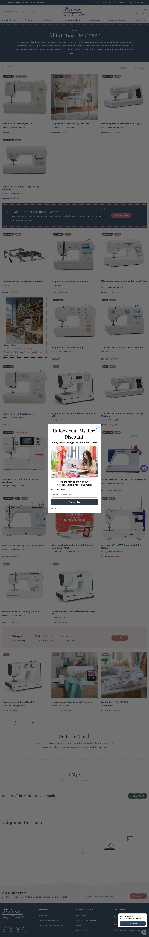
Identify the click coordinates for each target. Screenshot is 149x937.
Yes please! (133, 923)
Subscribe (74, 502)
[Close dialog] (98, 427)
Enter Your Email (58, 490)
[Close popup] (145, 915)
